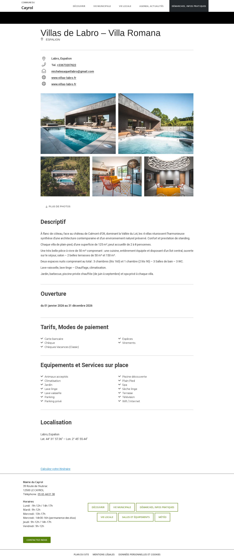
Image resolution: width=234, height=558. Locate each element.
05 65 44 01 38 (46, 494)
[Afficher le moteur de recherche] (212, 6)
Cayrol (28, 5)
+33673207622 (66, 65)
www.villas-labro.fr (63, 77)
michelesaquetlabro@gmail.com (72, 71)
